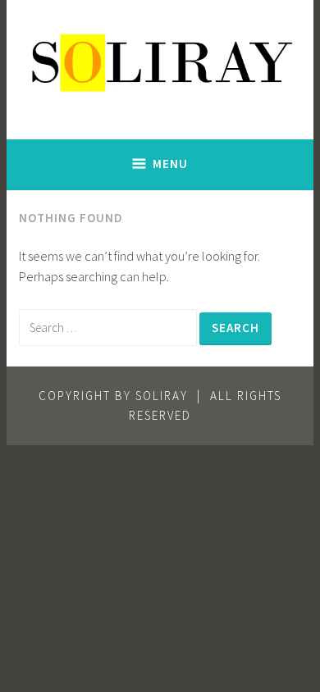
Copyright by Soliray (113, 395)
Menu (170, 163)
